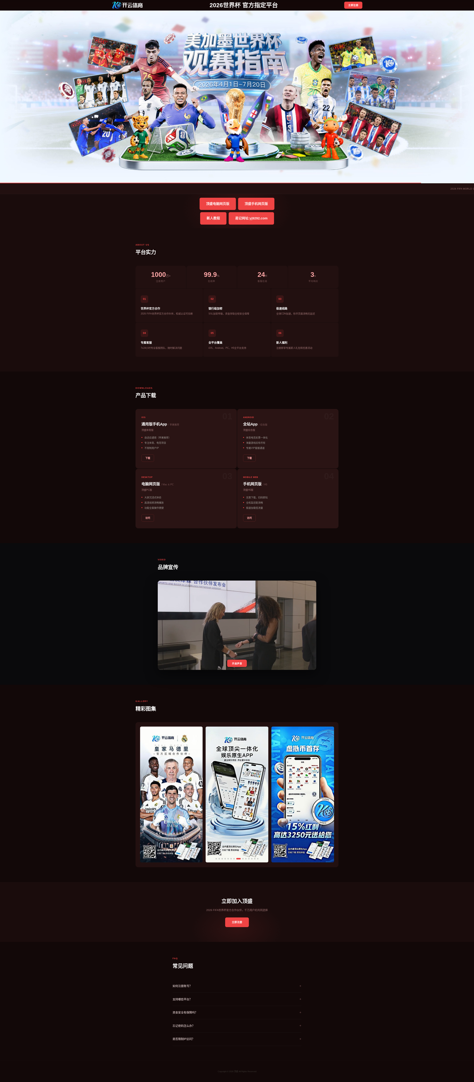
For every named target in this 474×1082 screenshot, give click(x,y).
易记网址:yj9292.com (251, 218)
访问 (147, 517)
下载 (147, 458)
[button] (216, 858)
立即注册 (353, 5)
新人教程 (213, 218)
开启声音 (237, 663)
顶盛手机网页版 (256, 204)
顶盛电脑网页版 (217, 204)
